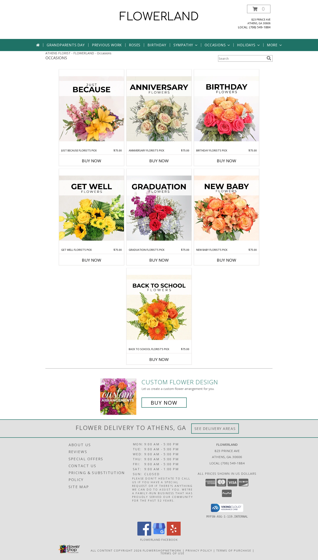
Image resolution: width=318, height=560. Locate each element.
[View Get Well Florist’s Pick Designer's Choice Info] (91, 208)
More (272, 45)
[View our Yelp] (174, 534)
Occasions (215, 45)
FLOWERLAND (159, 17)
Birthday (157, 45)
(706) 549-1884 (259, 27)
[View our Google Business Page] (159, 534)
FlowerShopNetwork (162, 550)
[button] (258, 9)
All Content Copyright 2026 (116, 550)
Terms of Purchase (233, 550)
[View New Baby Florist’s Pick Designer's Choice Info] (226, 208)
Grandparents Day (66, 45)
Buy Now (91, 161)
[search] (268, 58)
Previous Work (107, 45)
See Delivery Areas (215, 428)
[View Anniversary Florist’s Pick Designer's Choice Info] (159, 109)
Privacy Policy (199, 550)
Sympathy (183, 45)
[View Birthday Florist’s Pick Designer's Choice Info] (226, 109)
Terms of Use (173, 553)
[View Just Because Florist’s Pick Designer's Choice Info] (91, 109)
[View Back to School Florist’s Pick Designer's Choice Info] (159, 307)
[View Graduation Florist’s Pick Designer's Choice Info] (159, 208)
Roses (134, 45)
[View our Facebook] (144, 534)
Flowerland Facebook (159, 540)
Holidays (246, 45)
